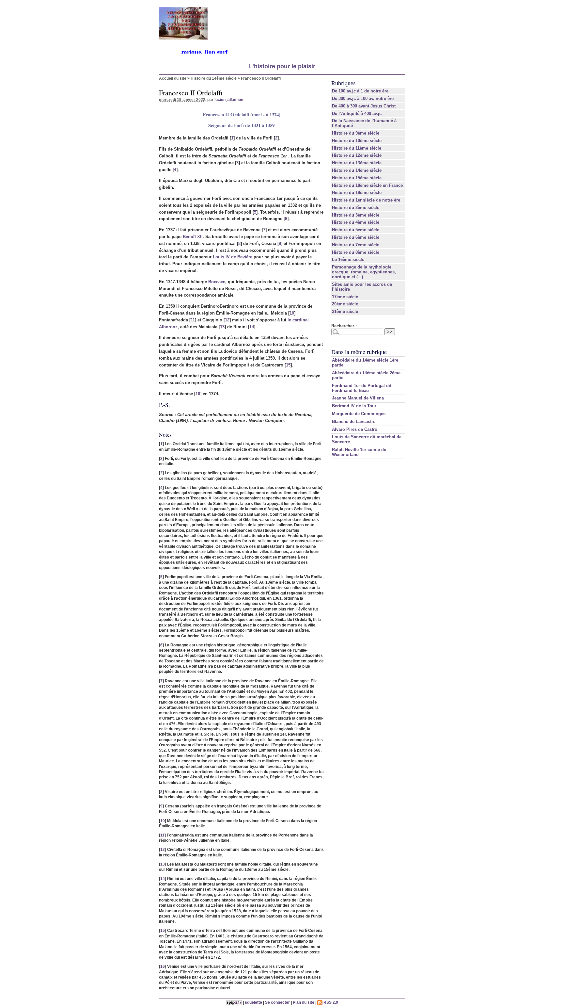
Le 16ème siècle (348, 259)
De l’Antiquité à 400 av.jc (357, 113)
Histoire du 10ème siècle (357, 140)
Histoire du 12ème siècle (357, 155)
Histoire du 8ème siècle (355, 252)
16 (198, 393)
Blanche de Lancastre (353, 421)
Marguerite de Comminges (358, 413)
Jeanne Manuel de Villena (358, 398)
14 (251, 326)
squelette (253, 1002)
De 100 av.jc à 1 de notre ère (360, 91)
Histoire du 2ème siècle (355, 207)
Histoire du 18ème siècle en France (367, 185)
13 (222, 326)
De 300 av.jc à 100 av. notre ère (363, 98)
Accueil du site (172, 78)
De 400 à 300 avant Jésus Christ (364, 106)
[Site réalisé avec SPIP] (234, 1002)
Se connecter (277, 1002)
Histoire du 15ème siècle (357, 177)
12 (227, 319)
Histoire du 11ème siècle (356, 148)
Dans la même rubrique (359, 352)
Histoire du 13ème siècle (357, 162)
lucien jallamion (228, 99)
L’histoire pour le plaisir (282, 66)
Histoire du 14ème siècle (214, 78)
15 (288, 365)
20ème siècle (345, 303)
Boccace (216, 281)
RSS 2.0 (330, 1002)
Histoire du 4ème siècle (355, 222)
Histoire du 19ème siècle (357, 192)
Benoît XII (193, 236)
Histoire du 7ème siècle (355, 244)
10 (292, 313)
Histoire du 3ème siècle (355, 215)
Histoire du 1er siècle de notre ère (366, 200)
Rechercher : (344, 325)
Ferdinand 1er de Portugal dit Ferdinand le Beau (361, 388)
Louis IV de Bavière (232, 256)
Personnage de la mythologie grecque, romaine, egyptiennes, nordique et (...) (364, 272)
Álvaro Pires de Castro (354, 429)
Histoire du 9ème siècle (355, 133)
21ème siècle (345, 311)
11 (193, 319)
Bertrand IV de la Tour (354, 405)
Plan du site (303, 1002)
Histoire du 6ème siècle (355, 237)
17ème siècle (345, 296)
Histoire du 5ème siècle (355, 229)
